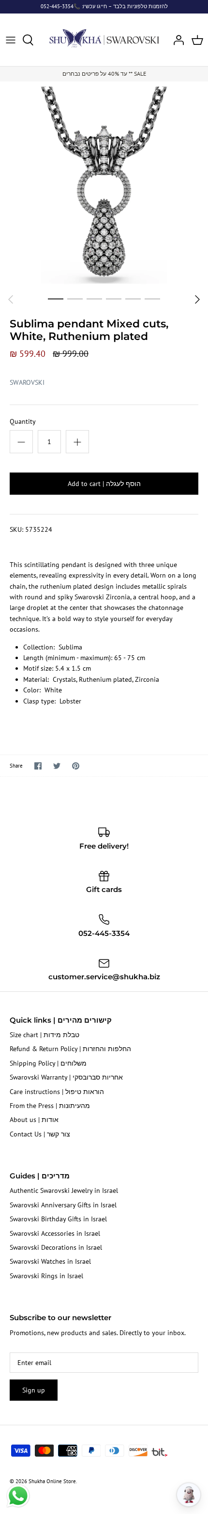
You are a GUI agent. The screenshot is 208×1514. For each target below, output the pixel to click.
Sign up (33, 1390)
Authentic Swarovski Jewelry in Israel (64, 1190)
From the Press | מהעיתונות (50, 1105)
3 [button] (94, 298)
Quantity (23, 421)
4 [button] (113, 298)
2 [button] (75, 298)
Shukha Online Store (52, 1481)
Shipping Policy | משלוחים (48, 1063)
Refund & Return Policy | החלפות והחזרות (70, 1048)
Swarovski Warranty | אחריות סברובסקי (66, 1077)
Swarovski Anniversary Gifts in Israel (63, 1205)
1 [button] (55, 298)
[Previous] (10, 299)
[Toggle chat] (188, 1494)
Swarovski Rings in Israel (46, 1275)
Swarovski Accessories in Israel (55, 1233)
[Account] (176, 40)
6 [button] (152, 298)
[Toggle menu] (10, 40)
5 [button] (133, 298)
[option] (104, 185)
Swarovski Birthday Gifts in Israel (58, 1219)
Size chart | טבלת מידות (44, 1034)
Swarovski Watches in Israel (50, 1261)
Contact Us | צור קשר (40, 1134)
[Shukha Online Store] (104, 38)
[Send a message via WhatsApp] (18, 1496)
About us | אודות (34, 1119)
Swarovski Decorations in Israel (56, 1247)
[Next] (197, 299)
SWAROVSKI (27, 382)
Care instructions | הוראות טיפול (57, 1091)
